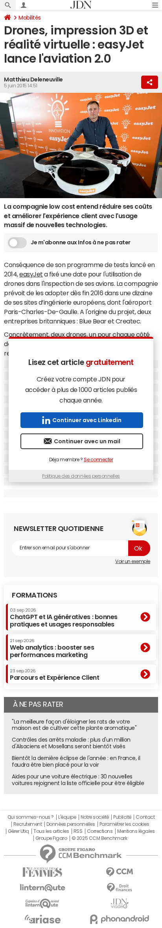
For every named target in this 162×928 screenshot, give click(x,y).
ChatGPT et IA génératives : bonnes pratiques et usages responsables (64, 617)
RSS (78, 831)
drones (76, 334)
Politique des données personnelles (81, 476)
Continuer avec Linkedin (87, 420)
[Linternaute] (42, 888)
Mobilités (29, 17)
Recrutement (27, 824)
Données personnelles (70, 824)
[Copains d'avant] (42, 903)
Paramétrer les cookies (124, 824)
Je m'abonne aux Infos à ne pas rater (81, 242)
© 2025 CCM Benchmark (99, 838)
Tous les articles (51, 831)
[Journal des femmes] (42, 872)
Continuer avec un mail (87, 441)
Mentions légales (136, 831)
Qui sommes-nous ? (30, 817)
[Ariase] (42, 919)
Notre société (95, 817)
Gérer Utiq (18, 831)
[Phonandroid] (119, 919)
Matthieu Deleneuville (33, 79)
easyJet (31, 274)
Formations (34, 595)
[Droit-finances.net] (119, 888)
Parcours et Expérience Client (54, 675)
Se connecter (98, 459)
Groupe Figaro (51, 838)
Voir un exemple (132, 561)
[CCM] (119, 872)
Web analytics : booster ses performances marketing (52, 648)
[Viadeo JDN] (119, 903)
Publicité (122, 817)
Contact (145, 817)
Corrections (100, 831)
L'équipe (67, 817)
